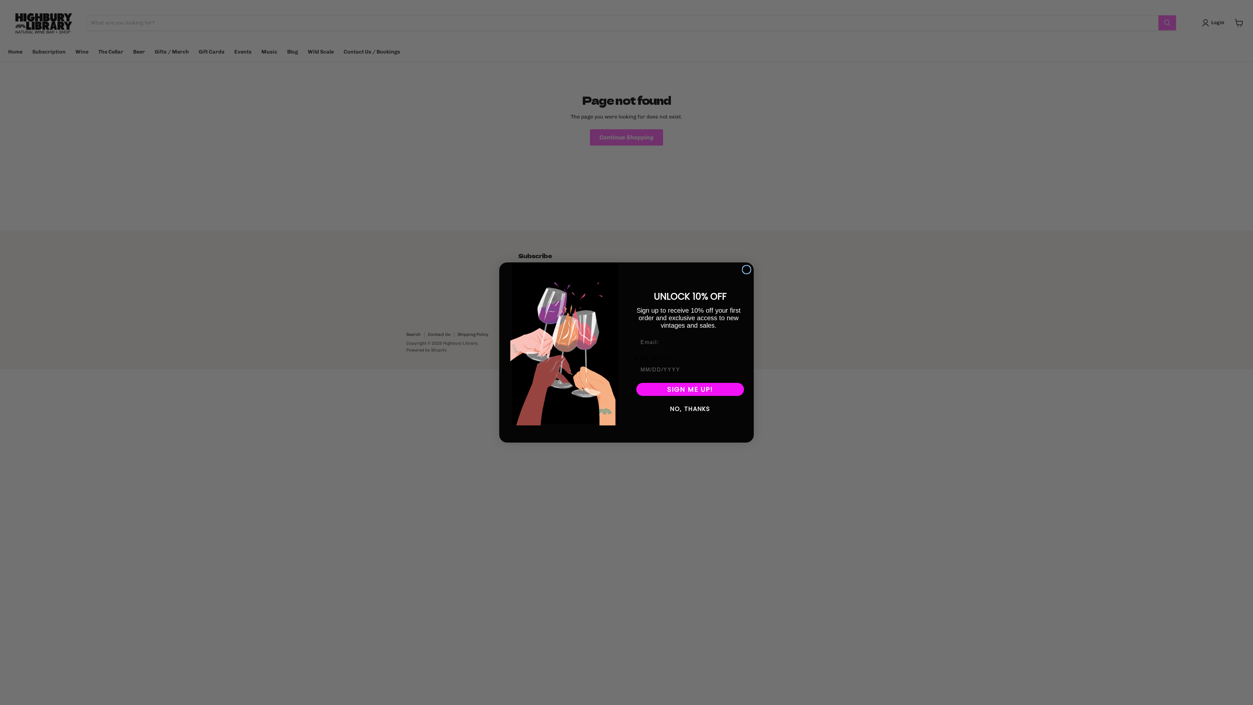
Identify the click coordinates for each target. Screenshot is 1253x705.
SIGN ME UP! (690, 389)
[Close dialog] (746, 270)
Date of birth (654, 358)
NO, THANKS (690, 409)
